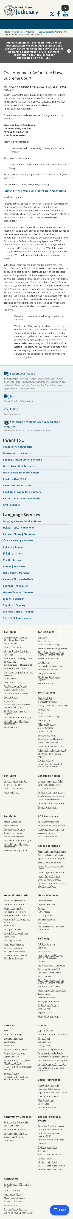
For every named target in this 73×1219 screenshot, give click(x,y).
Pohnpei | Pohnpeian (15, 585)
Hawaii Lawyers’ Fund (48, 742)
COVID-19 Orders (46, 1100)
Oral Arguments (45, 727)
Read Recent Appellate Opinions (22, 491)
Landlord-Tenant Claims (49, 972)
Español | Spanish (13, 598)
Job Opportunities (12, 929)
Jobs (13, 396)
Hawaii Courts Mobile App (16, 933)
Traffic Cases (44, 994)
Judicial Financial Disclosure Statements (17, 722)
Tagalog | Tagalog (14, 605)
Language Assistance (13, 1038)
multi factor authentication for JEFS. (35, 56)
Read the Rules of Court (17, 485)
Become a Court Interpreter (51, 803)
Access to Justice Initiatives (50, 854)
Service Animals (45, 833)
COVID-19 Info (10, 643)
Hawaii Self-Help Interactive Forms (51, 867)
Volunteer (9, 701)
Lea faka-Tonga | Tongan (18, 611)
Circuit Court (44, 1038)
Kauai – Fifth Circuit (13, 1205)
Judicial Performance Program (18, 717)
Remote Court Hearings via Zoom (17, 920)
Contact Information (13, 647)
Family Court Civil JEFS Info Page (53, 705)
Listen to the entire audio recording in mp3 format (35, 190)
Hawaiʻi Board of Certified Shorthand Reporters (16, 638)
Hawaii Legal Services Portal (51, 872)
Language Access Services (50, 784)
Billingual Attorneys (47, 724)
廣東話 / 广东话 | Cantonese (18, 527)
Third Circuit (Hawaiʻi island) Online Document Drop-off (51, 653)
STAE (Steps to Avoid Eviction (51, 1165)
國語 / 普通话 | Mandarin (16, 572)
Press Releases (11, 697)
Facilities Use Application (15, 850)
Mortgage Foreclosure (48, 1001)
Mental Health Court (47, 1162)
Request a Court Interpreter (51, 792)
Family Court (44, 1045)
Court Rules (43, 1103)
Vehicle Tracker (11, 1073)
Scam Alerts (9, 682)
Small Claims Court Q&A (49, 879)
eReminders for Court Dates (17, 651)
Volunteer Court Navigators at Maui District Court (18, 706)
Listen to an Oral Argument (19, 466)
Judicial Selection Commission (52, 1064)
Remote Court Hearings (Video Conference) (18, 659)
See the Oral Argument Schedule (22, 459)
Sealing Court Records (14, 951)
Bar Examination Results (15, 686)
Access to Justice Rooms (49, 862)
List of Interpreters (47, 788)
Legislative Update (46, 904)
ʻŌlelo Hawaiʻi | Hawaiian (18, 540)
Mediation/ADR (11, 1045)
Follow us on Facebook (58, 13)
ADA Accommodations (48, 821)
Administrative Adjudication (51, 1053)
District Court (44, 1041)
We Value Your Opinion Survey (18, 1212)
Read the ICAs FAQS (14, 479)
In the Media (44, 911)
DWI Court (42, 1143)
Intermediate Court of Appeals (52, 1034)
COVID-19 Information (14, 900)
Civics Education (11, 1125)
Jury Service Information (15, 781)
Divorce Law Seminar (14, 689)
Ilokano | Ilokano (13, 547)
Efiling (14, 409)
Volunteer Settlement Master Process (18, 1068)
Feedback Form (11, 727)
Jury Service (9, 936)
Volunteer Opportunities (15, 1129)
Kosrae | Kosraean (14, 566)
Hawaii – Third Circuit (14, 1201)
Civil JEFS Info (44, 709)
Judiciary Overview (13, 940)
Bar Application (45, 720)
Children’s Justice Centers (16, 1049)
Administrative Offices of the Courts (17, 1185)
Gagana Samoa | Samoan (18, 592)
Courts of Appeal (12, 1190)
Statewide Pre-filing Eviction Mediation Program (32, 424)
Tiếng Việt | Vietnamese (17, 618)
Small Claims (44, 1008)
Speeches (42, 923)
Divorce (41, 961)
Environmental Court (48, 1147)
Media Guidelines (12, 821)
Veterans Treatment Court (50, 1169)
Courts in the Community (16, 1122)
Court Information (12, 784)
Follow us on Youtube (65, 13)
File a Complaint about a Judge (21, 472)
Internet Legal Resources (50, 666)
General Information (48, 701)
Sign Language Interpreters (51, 796)
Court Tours (9, 1140)
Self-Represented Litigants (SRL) (19, 664)
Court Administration (14, 944)
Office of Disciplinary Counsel (52, 750)
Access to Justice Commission (52, 851)
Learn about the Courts (17, 453)
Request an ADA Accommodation (22, 498)
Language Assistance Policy (50, 781)
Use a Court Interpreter (49, 799)
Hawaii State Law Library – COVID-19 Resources (50, 956)
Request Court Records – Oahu (52, 990)
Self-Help (42, 947)
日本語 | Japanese (13, 553)
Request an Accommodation (51, 825)
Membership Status (47, 735)
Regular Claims (45, 1012)
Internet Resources (47, 1107)
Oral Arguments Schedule (16, 693)
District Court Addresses (15, 1209)
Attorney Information (48, 669)
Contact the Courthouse (17, 446)
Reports (41, 908)
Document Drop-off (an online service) (18, 673)
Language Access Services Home (22, 521)
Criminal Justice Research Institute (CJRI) (50, 1134)
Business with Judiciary (15, 948)
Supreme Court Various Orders (53, 1092)
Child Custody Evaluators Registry (15, 712)
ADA (6, 1030)
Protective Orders (46, 997)
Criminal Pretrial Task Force (51, 1139)
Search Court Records (48, 658)
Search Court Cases (22, 373)
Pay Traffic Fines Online (15, 911)
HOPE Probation (45, 1158)
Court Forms (10, 678)
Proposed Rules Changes (49, 1089)
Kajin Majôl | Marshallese (18, 579)
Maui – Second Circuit (14, 1198)
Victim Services (45, 976)
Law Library (43, 662)
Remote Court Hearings (49, 644)
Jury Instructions (45, 731)
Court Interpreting (12, 1034)
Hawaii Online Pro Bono (49, 876)
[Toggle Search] (65, 8)
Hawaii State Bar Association (51, 746)
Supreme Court (45, 1030)
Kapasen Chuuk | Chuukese (19, 534)
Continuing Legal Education (51, 739)
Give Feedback (11, 504)
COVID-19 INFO (45, 698)
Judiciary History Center (15, 1133)
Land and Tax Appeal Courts (51, 1049)
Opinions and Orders (14, 836)
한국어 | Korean (12, 560)
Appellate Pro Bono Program (51, 858)
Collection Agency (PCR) (49, 969)
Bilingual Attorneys (47, 673)
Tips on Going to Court (48, 1016)
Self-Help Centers (46, 944)
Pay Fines (8, 654)
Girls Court (43, 1150)
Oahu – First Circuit (13, 1194)
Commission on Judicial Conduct (53, 1056)
